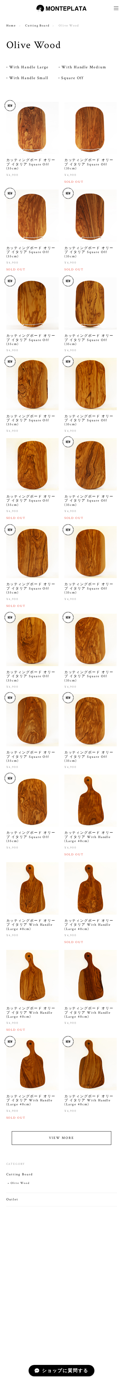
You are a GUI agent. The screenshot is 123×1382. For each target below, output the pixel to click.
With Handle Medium (83, 67)
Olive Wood (20, 1183)
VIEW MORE (61, 1138)
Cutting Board (37, 26)
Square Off (72, 78)
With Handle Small (29, 78)
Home (11, 26)
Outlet (12, 1199)
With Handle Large (29, 67)
